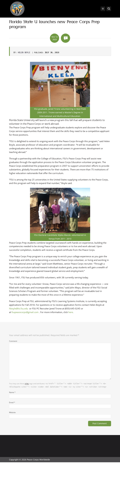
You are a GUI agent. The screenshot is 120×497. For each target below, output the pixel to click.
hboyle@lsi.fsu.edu (18, 308)
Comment (13, 341)
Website (12, 412)
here (70, 312)
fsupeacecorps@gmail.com (25, 312)
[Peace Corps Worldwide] (17, 9)
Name (12, 392)
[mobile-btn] (103, 8)
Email (12, 402)
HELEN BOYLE (24, 52)
